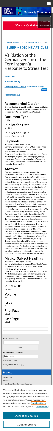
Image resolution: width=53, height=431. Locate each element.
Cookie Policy (42, 406)
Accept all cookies (26, 415)
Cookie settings (38, 403)
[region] (26, 408)
